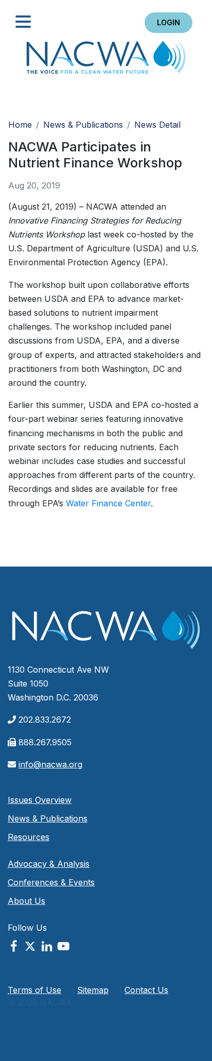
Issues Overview (40, 800)
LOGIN (168, 22)
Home (106, 60)
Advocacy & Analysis (49, 864)
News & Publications (83, 124)
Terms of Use (34, 990)
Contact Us (146, 990)
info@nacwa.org (50, 764)
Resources (28, 837)
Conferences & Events (51, 882)
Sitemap (93, 990)
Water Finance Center (108, 503)
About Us (26, 901)
